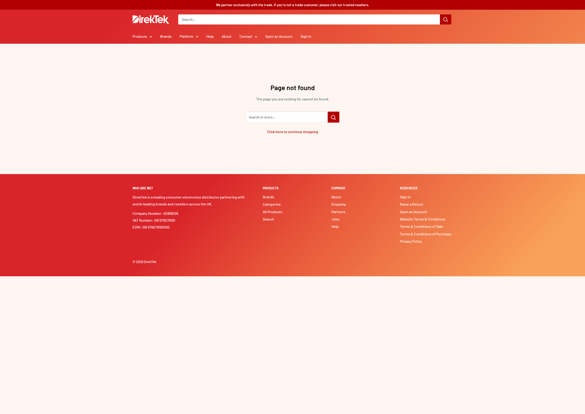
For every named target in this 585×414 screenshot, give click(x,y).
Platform (186, 36)
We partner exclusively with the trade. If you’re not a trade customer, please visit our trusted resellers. (292, 5)
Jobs (335, 219)
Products (140, 36)
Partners (338, 212)
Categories (272, 204)
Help (210, 36)
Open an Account (278, 36)
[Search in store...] (333, 117)
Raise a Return (411, 204)
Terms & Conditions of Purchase (425, 234)
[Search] (445, 19)
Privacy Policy (411, 241)
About (226, 36)
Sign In (305, 36)
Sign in (405, 197)
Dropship (338, 204)
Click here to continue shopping (292, 131)
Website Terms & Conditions (422, 219)
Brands (166, 36)
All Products (272, 212)
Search (268, 219)
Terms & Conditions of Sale (421, 226)
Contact (245, 36)
